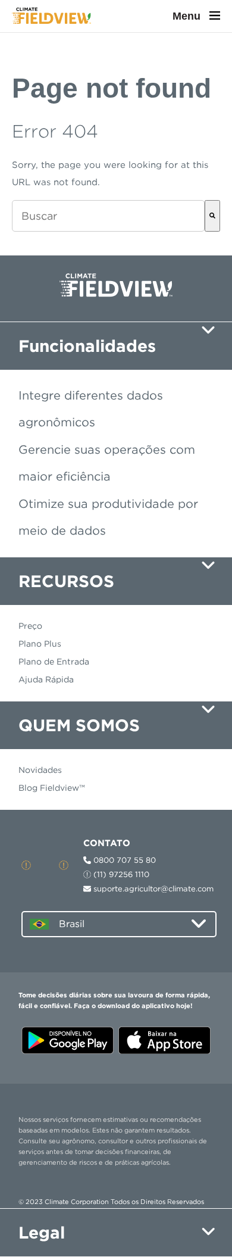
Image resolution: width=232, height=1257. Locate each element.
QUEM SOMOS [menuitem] (79, 725)
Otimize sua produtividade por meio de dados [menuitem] (108, 517)
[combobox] (108, 216)
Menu (188, 16)
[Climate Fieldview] (51, 16)
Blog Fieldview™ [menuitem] (51, 788)
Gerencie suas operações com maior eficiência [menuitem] (106, 463)
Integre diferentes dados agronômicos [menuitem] (90, 408)
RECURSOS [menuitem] (66, 581)
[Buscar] (212, 216)
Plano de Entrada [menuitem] (53, 661)
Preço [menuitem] (30, 626)
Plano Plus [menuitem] (39, 643)
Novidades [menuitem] (40, 770)
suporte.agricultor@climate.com (152, 888)
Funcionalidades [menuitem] (87, 346)
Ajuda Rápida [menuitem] (46, 679)
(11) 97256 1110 (120, 874)
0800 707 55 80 (123, 860)
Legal (41, 1232)
